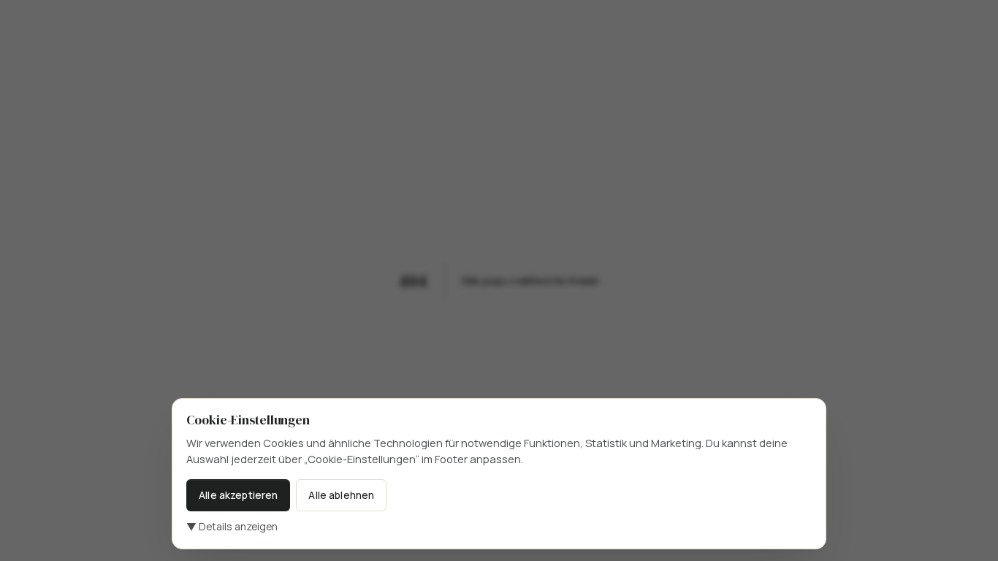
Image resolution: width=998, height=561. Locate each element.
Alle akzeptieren (238, 495)
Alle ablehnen (341, 495)
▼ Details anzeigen (232, 526)
